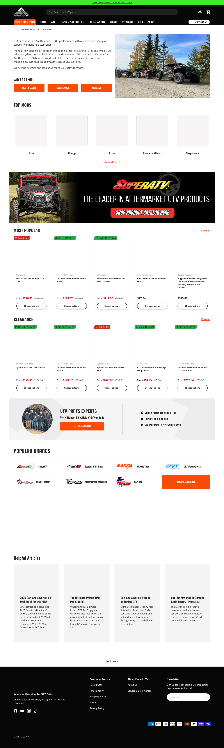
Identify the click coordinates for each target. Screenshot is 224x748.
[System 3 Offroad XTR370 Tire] (31, 345)
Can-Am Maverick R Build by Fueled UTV (136, 599)
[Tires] (31, 130)
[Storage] (71, 130)
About (151, 21)
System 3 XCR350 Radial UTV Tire (110, 369)
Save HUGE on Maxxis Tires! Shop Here (112, 2)
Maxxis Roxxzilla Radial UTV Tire (30, 280)
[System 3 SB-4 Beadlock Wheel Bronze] (72, 345)
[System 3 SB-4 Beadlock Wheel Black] (72, 256)
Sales (43, 21)
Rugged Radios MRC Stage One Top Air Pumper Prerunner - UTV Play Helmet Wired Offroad (192, 283)
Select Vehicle (27, 21)
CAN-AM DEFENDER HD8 (30, 29)
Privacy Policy (97, 708)
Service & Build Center (139, 690)
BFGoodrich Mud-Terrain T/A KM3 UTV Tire (111, 280)
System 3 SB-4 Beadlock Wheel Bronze (71, 369)
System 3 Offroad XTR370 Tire (30, 367)
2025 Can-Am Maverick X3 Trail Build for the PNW (35, 599)
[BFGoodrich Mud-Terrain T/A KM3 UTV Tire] (112, 256)
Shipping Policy (98, 696)
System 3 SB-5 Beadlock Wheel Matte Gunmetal (192, 369)
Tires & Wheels (96, 21)
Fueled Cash (96, 684)
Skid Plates (47, 29)
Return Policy (97, 690)
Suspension (192, 153)
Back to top (112, 661)
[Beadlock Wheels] (152, 130)
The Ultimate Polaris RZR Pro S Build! (85, 599)
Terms (93, 702)
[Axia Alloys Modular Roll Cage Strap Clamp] (152, 345)
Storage (72, 153)
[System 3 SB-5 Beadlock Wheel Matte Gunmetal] (193, 345)
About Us (132, 684)
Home (16, 29)
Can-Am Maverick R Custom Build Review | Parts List (187, 599)
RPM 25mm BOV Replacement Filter (152, 280)
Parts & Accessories (72, 21)
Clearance (127, 21)
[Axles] (112, 130)
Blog (140, 21)
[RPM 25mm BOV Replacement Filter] (152, 256)
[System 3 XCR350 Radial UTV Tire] (112, 345)
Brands (113, 21)
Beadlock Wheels (152, 153)
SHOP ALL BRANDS (186, 482)
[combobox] (112, 12)
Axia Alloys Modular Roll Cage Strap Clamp (151, 369)
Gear (53, 21)
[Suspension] (192, 130)
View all (205, 230)
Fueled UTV (24, 737)
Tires (31, 153)
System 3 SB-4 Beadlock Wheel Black (71, 280)
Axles (112, 153)
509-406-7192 (84, 426)
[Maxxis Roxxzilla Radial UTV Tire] (31, 256)
